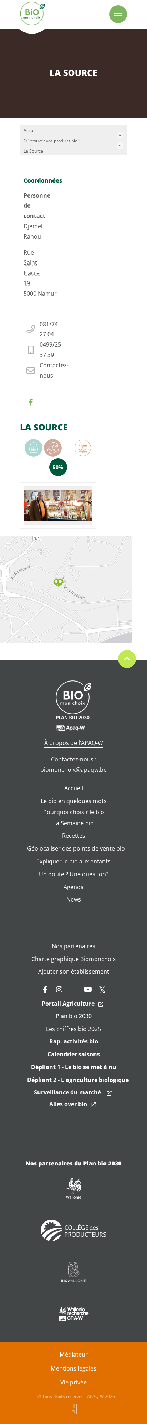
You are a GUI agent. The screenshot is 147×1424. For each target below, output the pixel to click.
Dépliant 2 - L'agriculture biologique (78, 1080)
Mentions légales (73, 1368)
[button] (58, 582)
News (73, 899)
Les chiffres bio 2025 (73, 1029)
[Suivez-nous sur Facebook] (45, 989)
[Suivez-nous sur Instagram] (59, 989)
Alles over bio (68, 1104)
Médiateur (74, 1354)
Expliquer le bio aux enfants (73, 861)
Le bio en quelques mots (74, 801)
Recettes (73, 835)
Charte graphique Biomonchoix (73, 959)
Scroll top (127, 659)
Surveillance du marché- (68, 1092)
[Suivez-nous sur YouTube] (88, 989)
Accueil (73, 788)
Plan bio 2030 (74, 1016)
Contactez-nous (54, 370)
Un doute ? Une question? (73, 874)
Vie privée (73, 1382)
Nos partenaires (73, 946)
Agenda (74, 887)
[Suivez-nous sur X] (102, 989)
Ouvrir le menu (118, 14)
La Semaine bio (73, 823)
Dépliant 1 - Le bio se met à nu (73, 1067)
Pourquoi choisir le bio (73, 812)
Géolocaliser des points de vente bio (76, 848)
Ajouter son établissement (73, 971)
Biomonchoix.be (32, 14)
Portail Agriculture (68, 1003)
